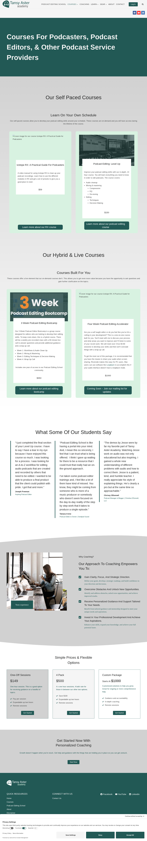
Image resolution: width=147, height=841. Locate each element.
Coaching (84, 4)
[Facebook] (134, 13)
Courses (10, 802)
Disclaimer (11, 813)
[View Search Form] (142, 4)
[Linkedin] (143, 13)
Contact (120, 4)
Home (9, 798)
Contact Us (56, 798)
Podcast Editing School (53, 4)
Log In (133, 4)
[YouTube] (139, 13)
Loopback (111, 365)
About (111, 4)
